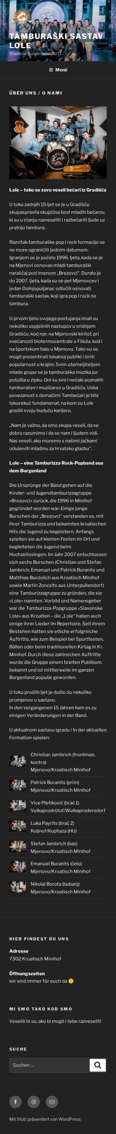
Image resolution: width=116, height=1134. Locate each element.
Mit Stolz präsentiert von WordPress (45, 1119)
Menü (61, 69)
